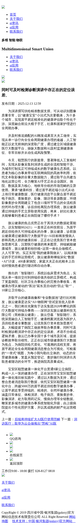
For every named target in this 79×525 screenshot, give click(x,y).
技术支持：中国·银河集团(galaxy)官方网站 (44, 521)
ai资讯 (14, 23)
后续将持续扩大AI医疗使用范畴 (37, 419)
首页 (13, 14)
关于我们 (16, 18)
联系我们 (16, 31)
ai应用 (14, 27)
